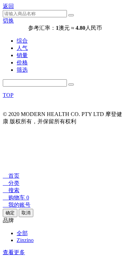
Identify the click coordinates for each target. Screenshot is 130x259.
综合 (22, 41)
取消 (26, 212)
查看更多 (14, 252)
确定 (10, 212)
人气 (22, 48)
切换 (8, 21)
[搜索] (71, 84)
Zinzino (25, 240)
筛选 (22, 70)
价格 (22, 62)
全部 (22, 233)
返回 (8, 6)
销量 (22, 55)
